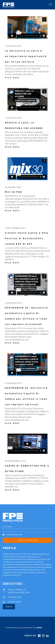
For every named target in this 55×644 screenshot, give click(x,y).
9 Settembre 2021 (15, 228)
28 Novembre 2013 (16, 461)
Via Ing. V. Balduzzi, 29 (17, 590)
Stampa (40, 228)
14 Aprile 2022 (13, 46)
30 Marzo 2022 (13, 187)
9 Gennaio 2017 (14, 303)
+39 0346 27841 (15, 597)
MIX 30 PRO (13, 192)
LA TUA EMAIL (7, 526)
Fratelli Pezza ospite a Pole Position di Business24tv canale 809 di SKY (26, 238)
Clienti (27, 118)
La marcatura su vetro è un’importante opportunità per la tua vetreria (26, 56)
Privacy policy (17, 628)
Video (35, 46)
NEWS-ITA (28, 46)
